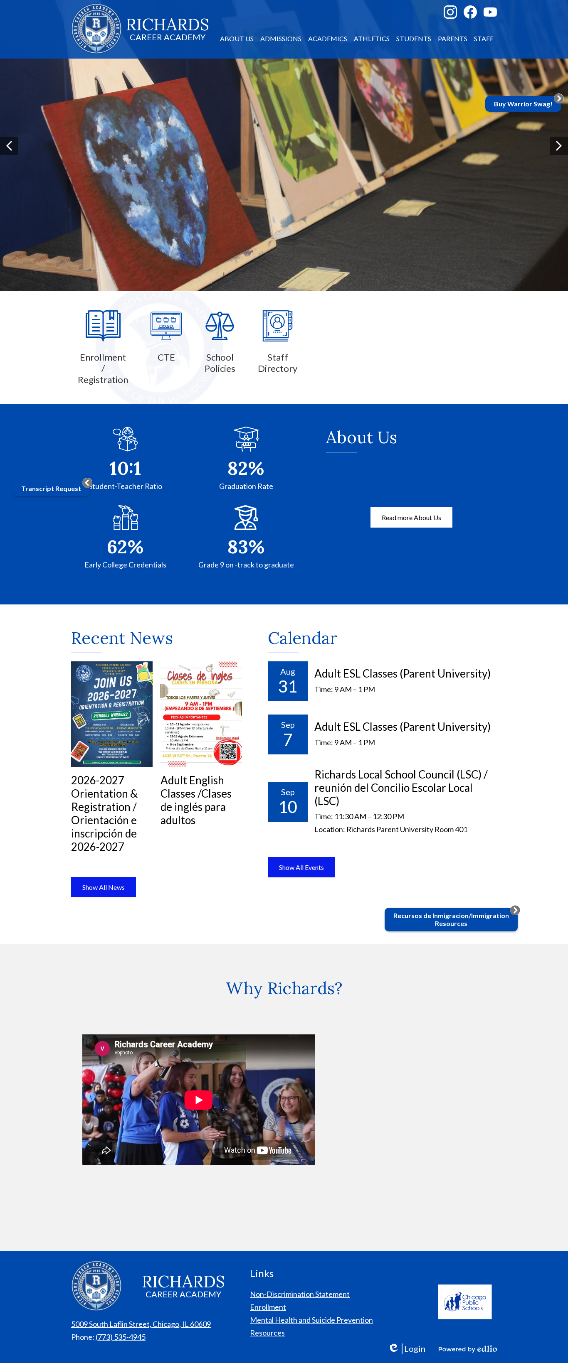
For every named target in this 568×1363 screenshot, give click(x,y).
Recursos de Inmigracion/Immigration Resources (451, 919)
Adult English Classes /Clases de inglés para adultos (196, 800)
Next (559, 146)
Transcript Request (51, 488)
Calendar (302, 637)
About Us (361, 437)
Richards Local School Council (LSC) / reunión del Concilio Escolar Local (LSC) (401, 788)
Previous (9, 146)
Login (406, 1348)
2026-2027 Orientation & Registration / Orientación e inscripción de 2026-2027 (104, 813)
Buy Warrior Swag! (523, 104)
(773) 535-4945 (121, 1336)
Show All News (103, 887)
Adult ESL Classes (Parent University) (402, 673)
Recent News (122, 637)
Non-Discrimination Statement (300, 1294)
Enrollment (268, 1306)
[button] (237, 38)
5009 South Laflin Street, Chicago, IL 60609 (141, 1324)
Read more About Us (411, 517)
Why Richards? (284, 988)
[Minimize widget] (87, 483)
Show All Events (301, 867)
